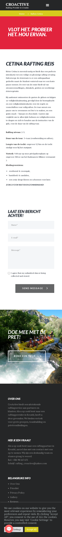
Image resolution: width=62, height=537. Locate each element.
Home (22, 14)
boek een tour (25, 356)
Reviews (14, 501)
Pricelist (14, 488)
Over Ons (15, 483)
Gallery (13, 497)
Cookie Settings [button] (13, 529)
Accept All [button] (31, 529)
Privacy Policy (17, 492)
